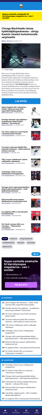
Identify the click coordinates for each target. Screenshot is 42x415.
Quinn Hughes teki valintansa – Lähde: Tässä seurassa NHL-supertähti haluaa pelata (14, 109)
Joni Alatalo (5, 152)
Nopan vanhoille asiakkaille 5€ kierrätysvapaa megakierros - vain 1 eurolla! (17, 16)
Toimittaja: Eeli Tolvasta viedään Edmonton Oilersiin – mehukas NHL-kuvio (21, 383)
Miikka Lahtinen (7, 41)
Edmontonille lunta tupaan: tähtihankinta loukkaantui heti (14, 200)
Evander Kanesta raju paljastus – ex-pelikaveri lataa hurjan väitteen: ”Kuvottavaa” (15, 121)
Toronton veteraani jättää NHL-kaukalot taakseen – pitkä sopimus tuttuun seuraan (16, 149)
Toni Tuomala (6, 192)
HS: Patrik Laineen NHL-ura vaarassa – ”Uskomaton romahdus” (13, 226)
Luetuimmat (8, 360)
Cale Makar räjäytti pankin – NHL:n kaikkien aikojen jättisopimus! (21, 394)
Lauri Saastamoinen (8, 135)
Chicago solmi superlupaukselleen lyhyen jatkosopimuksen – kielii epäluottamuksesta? (16, 189)
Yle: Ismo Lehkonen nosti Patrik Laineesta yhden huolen (15, 133)
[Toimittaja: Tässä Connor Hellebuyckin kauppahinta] (35, 175)
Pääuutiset (20, 242)
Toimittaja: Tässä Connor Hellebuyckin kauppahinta (12, 173)
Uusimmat (8, 298)
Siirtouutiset (31, 242)
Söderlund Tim (7, 246)
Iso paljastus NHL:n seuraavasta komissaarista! (15, 213)
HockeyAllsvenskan (8, 242)
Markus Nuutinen (7, 112)
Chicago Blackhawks (26, 238)
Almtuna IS (13, 238)
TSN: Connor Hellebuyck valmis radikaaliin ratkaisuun (14, 160)
